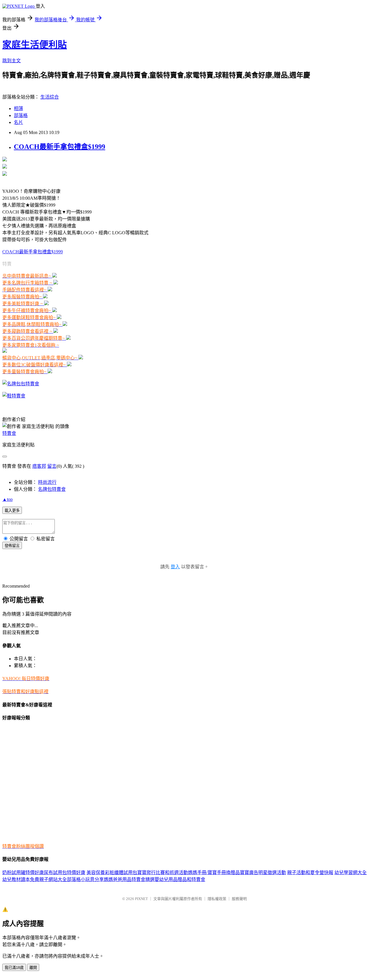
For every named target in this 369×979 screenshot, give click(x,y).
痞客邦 (39, 466)
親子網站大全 (53, 879)
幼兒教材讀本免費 (20, 879)
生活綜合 (49, 97)
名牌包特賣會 (52, 489)
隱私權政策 (217, 899)
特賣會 (9, 433)
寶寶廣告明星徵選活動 (263, 872)
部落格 (21, 115)
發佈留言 (12, 546)
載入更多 (12, 510)
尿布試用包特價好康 (64, 872)
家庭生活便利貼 (34, 44)
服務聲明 (239, 899)
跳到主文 (11, 60)
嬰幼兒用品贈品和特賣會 (180, 879)
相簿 (18, 108)
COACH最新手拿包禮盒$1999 (59, 146)
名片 (18, 122)
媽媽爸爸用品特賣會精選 (129, 879)
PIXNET (141, 899)
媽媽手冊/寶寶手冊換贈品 (214, 872)
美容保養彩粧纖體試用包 (111, 872)
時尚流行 (47, 482)
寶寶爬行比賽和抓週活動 (162, 872)
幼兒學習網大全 (350, 872)
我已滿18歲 (14, 967)
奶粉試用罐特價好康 (23, 872)
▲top (7, 499)
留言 (52, 466)
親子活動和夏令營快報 (310, 872)
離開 (33, 967)
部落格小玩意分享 (85, 879)
